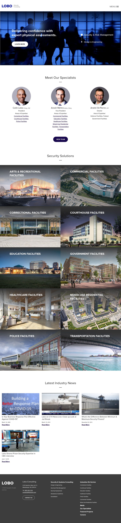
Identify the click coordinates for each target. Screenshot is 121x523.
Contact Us (28, 498)
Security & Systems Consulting (62, 482)
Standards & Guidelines (57, 493)
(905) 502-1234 (29, 490)
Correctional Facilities (21, 116)
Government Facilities (87, 254)
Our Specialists (85, 509)
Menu (113, 6)
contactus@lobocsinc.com (29, 492)
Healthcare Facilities (60, 121)
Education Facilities (60, 119)
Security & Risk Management (58, 488)
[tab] (94, 35)
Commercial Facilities (60, 116)
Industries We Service (88, 482)
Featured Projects (86, 512)
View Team (60, 139)
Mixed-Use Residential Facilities (88, 502)
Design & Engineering (56, 485)
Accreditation (54, 496)
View (15, 192)
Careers (83, 515)
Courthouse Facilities (21, 119)
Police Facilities (21, 121)
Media (82, 505)
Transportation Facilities (90, 336)
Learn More (20, 44)
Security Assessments (56, 491)
